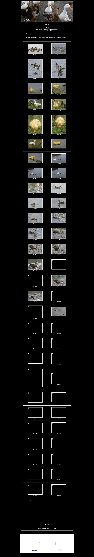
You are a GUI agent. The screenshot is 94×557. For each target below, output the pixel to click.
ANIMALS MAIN (45, 528)
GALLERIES (53, 528)
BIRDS (39, 528)
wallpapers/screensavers (47, 30)
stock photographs (40, 28)
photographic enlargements (51, 28)
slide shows (52, 29)
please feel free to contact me (51, 33)
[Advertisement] (47, 39)
